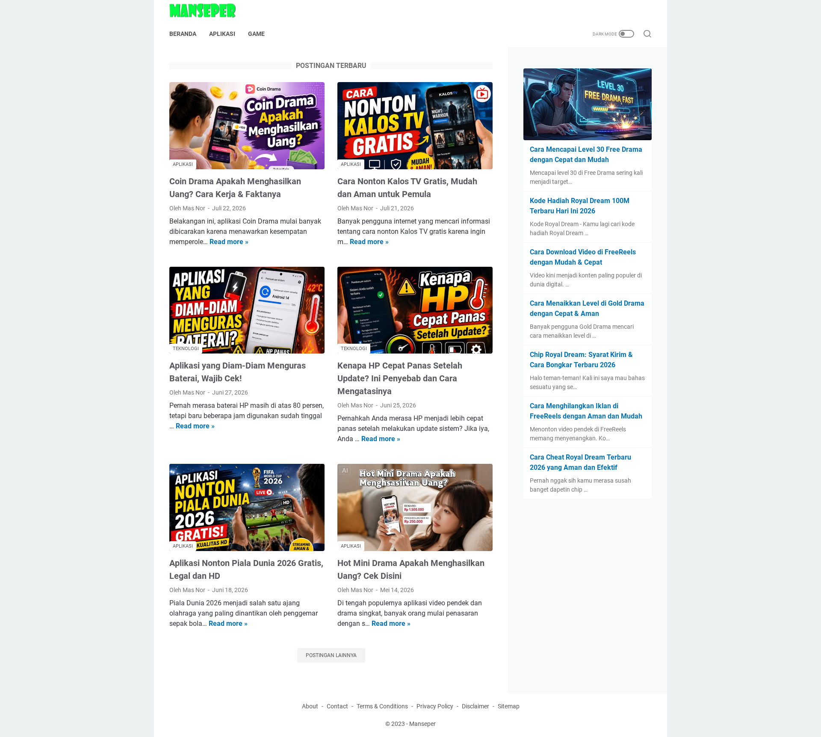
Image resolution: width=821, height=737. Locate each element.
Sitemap (509, 706)
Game (256, 33)
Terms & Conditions (382, 706)
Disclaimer (475, 706)
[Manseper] (207, 10)
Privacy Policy (434, 706)
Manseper (422, 723)
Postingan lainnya (331, 655)
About (310, 706)
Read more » (229, 242)
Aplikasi (222, 33)
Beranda (182, 33)
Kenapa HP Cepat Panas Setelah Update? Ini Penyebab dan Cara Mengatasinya (399, 378)
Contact (337, 706)
